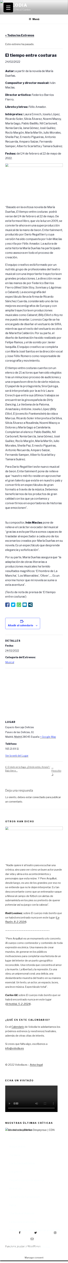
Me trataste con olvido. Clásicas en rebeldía (34, 1230)
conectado (38, 797)
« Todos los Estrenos (19, 35)
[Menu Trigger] (8, 7)
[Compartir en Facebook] (7, 605)
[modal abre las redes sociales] (30, 605)
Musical (9, 662)
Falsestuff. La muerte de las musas (29, 1247)
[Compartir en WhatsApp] (19, 605)
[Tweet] (13, 605)
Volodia (16, 5)
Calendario (18, 1026)
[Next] (56, 1172)
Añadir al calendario (20, 625)
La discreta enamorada (22, 1222)
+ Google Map (48, 736)
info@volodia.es (14, 1048)
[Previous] (12, 1172)
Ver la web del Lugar (16, 755)
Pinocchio (56, 770)
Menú (35, 19)
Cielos (13, 1238)
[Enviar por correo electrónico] (24, 605)
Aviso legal (36, 1064)
